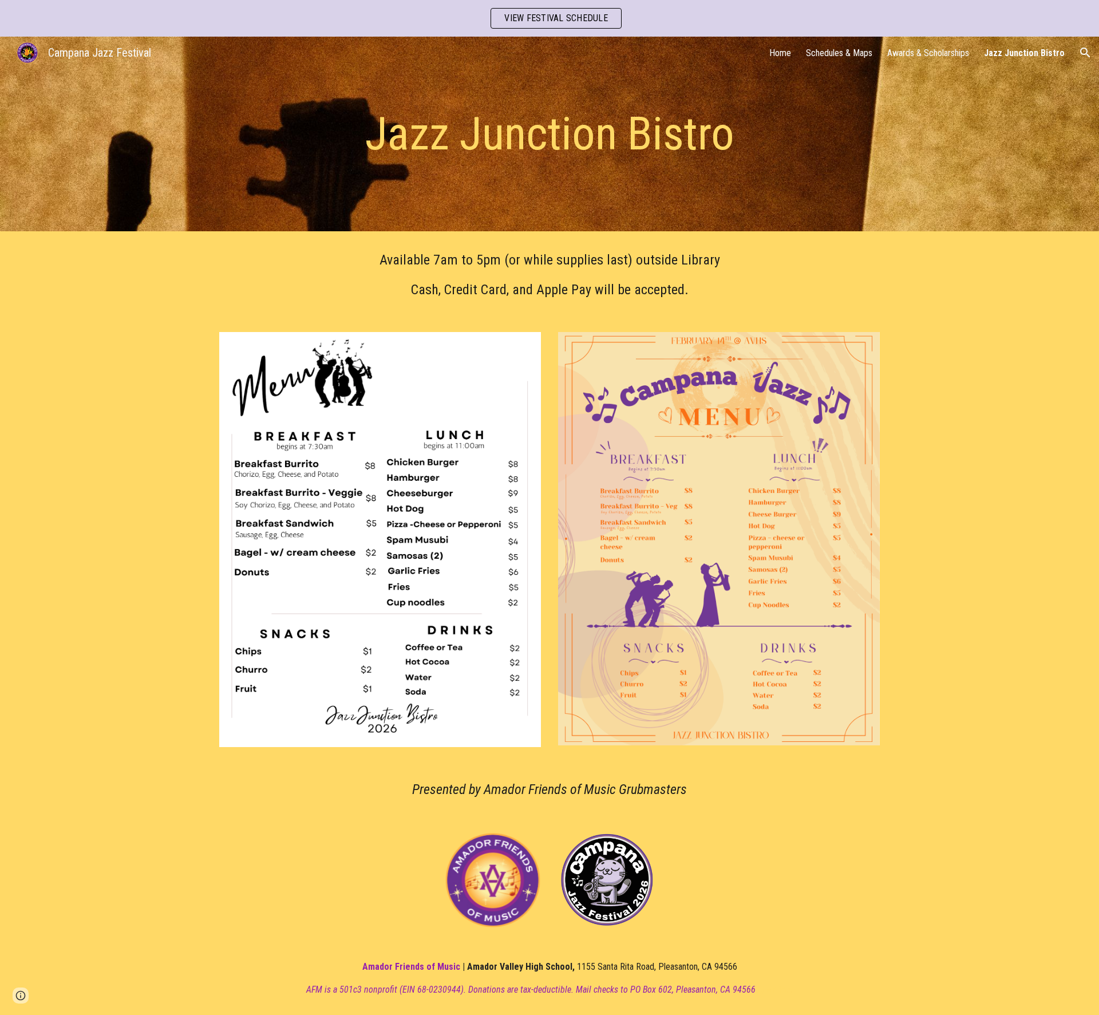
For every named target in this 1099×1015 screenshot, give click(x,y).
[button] (1085, 52)
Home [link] (780, 53)
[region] (549, 18)
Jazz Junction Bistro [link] (1024, 53)
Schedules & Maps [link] (839, 53)
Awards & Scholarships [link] (928, 53)
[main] (549, 134)
